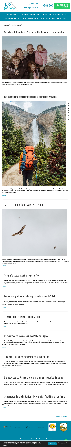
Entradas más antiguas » (62, 416)
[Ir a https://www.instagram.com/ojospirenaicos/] (47, 5)
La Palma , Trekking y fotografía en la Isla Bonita (26, 357)
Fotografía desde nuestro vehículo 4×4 (21, 275)
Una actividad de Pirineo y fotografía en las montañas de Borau (33, 377)
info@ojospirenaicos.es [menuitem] (31, 8)
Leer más (4, 87)
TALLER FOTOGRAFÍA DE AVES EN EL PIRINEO (24, 205)
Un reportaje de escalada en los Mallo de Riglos (25, 336)
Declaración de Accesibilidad (45, 439)
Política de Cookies (34, 439)
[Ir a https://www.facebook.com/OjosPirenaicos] (44, 5)
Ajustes (62, 444)
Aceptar (52, 444)
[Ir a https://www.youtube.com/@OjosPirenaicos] (50, 5)
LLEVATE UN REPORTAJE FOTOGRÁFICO (21, 317)
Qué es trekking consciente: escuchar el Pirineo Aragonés (30, 97)
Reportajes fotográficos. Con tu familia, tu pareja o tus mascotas (33, 32)
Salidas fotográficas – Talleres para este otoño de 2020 (29, 296)
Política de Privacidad (23, 439)
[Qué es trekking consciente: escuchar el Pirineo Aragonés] (34, 143)
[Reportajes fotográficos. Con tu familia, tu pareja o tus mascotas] (34, 58)
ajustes (5, 445)
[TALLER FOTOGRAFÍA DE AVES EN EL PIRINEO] (34, 232)
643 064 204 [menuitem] (34, 4)
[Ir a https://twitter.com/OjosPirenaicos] (52, 5)
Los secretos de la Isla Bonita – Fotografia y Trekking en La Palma (34, 396)
